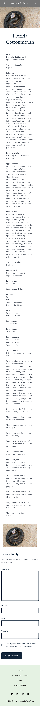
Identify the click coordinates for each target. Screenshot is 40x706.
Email (4, 618)
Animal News (20, 685)
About (20, 670)
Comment (5, 569)
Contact (20, 680)
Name (4, 605)
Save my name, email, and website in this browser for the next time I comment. (21, 645)
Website (4, 631)
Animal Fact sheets (20, 675)
